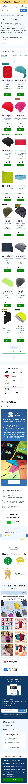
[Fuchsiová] (24, 116)
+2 (11, 256)
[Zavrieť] (27, 2)
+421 (13, 738)
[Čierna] (3, 81)
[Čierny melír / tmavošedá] (16, 256)
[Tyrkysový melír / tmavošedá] (18, 256)
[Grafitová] (9, 151)
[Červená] (7, 81)
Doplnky (6, 15)
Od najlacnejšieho (13, 55)
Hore (14, 347)
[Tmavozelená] (22, 221)
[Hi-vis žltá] (19, 326)
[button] (27, 535)
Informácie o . (14, 714)
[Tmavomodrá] (9, 81)
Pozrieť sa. (20, 2)
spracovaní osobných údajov (17, 714)
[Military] (9, 221)
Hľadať (23, 10)
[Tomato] (9, 116)
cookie (23, 768)
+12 (12, 80)
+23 (12, 186)
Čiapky (12, 15)
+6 (24, 151)
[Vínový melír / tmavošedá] (20, 256)
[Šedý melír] (22, 116)
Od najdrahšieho (23, 55)
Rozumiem (13, 779)
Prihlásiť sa (22, 710)
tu (13, 776)
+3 (11, 151)
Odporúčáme (4, 55)
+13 (25, 80)
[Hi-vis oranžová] (22, 326)
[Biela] (5, 81)
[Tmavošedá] (19, 221)
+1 (11, 115)
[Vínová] (7, 151)
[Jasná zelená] (9, 291)
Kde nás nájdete (15, 747)
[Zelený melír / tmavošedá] (22, 256)
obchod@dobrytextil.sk (14, 742)
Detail (7, 94)
